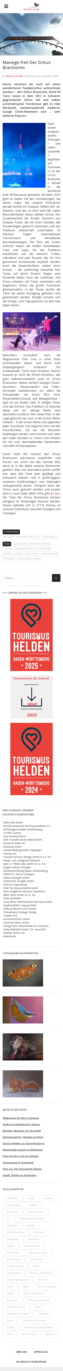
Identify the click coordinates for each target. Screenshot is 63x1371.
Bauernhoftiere (40, 544)
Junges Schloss (32, 1246)
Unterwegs (50, 537)
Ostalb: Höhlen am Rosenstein (19, 1175)
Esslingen (12, 1225)
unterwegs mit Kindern (34, 1320)
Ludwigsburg (14, 1273)
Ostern (10, 1293)
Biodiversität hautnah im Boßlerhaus (23, 1149)
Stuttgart (43, 1314)
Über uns (21, 1351)
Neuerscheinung (47, 1286)
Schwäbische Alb (16, 1307)
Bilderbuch (13, 1212)
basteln (33, 1205)
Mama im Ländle (14, 76)
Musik (10, 1286)
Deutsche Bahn (36, 1212)
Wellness (50, 1334)
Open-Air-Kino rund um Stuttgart (20, 1156)
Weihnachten (29, 1334)
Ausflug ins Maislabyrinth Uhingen (21, 1124)
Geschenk (39, 1232)
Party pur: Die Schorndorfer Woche (22, 1168)
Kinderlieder (13, 1259)
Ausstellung (13, 1205)
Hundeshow (43, 549)
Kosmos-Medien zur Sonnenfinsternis (23, 1143)
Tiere (10, 1320)
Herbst (10, 1246)
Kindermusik (36, 1259)
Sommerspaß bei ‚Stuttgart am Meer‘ (23, 1137)
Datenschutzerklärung (31, 1361)
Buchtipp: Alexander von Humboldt (22, 1130)
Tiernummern (50, 554)
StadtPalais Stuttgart (18, 1314)
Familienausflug (15, 1232)
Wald (9, 1334)
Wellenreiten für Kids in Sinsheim (21, 1118)
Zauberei (9, 559)
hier (57, 493)
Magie (19, 554)
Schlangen (32, 554)
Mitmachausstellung (18, 1280)
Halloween (34, 1239)
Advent (31, 1198)
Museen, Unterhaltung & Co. (22, 537)
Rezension (13, 1300)
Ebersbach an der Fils (32, 1218)
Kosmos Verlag (15, 1266)
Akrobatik (20, 544)
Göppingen (13, 1239)
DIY (9, 1218)
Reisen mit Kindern (34, 1293)
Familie (31, 1225)
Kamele (8, 554)
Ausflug (48, 1198)
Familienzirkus (23, 549)
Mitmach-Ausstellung (41, 1273)
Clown (8, 549)
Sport (37, 1307)
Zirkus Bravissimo (29, 559)
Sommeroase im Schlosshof (18, 1162)
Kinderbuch (13, 1252)
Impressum (40, 1351)
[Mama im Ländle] (31, 6)
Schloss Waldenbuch (39, 1300)
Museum (42, 1280)
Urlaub (10, 1327)
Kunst (36, 1266)
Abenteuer (12, 1198)
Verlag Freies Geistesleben (38, 1327)
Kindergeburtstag (38, 1252)
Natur (26, 1286)
